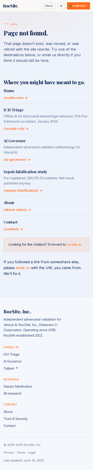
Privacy (9, 452)
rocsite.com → (16, 98)
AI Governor (13, 361)
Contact (79, 5)
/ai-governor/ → (17, 160)
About (8, 412)
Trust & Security (16, 419)
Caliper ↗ (11, 368)
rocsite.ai (74, 244)
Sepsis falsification (18, 386)
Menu (49, 5)
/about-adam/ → (17, 210)
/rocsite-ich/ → (16, 129)
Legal (31, 452)
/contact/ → (13, 229)
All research (12, 393)
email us (23, 267)
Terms (20, 452)
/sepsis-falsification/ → (23, 190)
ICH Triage (11, 354)
